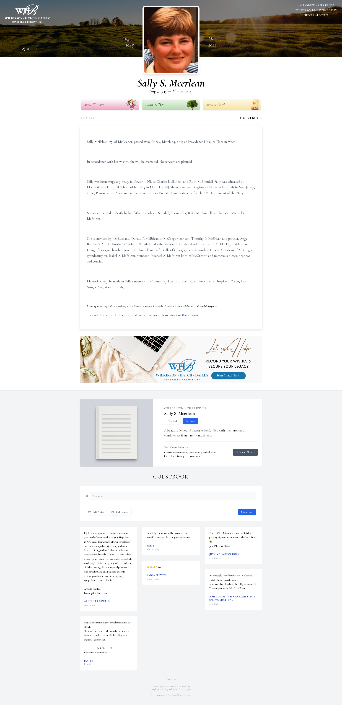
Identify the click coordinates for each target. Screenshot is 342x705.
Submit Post (247, 511)
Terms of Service (179, 689)
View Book (172, 420)
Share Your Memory (245, 452)
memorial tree (133, 315)
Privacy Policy (162, 689)
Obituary (88, 118)
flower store (190, 315)
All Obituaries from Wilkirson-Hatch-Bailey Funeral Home (316, 10)
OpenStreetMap (174, 695)
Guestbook (251, 118)
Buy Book (190, 420)
